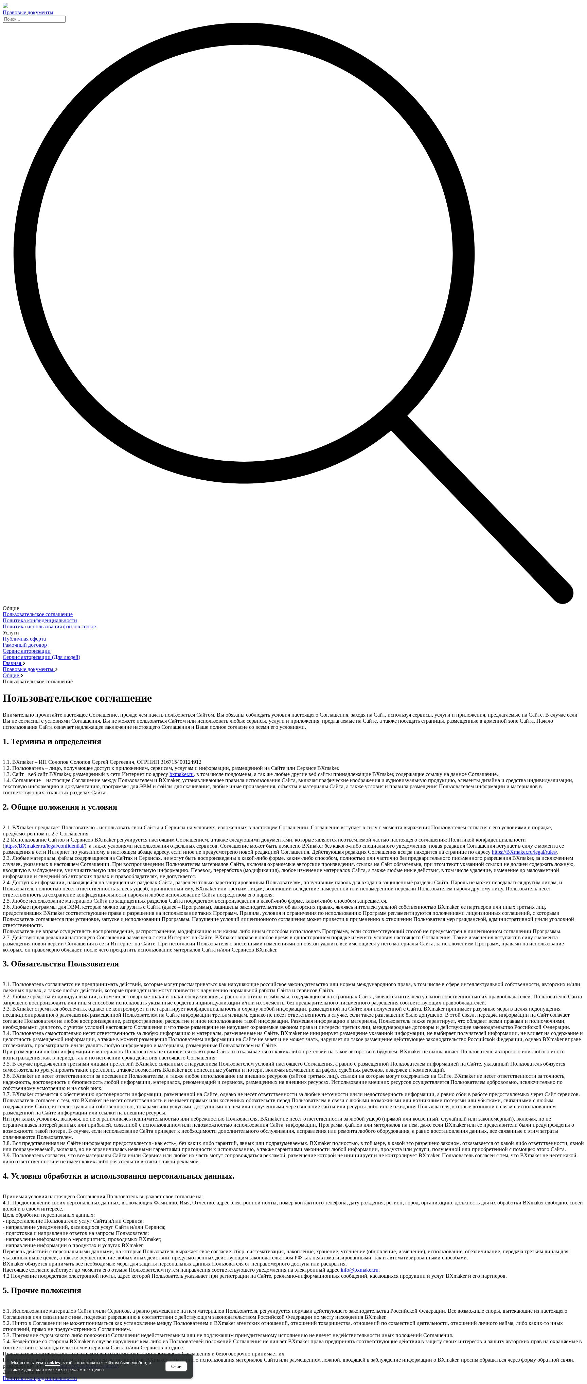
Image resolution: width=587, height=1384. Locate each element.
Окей (176, 1366)
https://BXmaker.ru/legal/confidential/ (44, 846)
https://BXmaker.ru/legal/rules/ (524, 852)
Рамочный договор (25, 645)
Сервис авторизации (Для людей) (41, 657)
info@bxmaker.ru (359, 1270)
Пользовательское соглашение (38, 614)
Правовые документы (28, 12)
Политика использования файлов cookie (49, 626)
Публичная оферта (24, 639)
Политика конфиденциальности (40, 620)
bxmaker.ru (182, 774)
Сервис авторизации (27, 651)
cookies (52, 1362)
